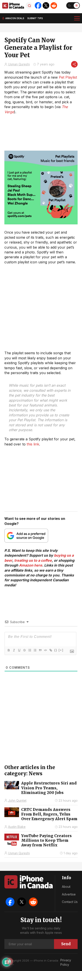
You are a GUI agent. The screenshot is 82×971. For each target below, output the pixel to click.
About (66, 886)
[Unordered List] (34, 650)
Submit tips (35, 18)
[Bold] (8, 650)
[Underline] (19, 650)
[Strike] (24, 650)
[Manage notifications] (9, 961)
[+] (61, 650)
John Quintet (17, 800)
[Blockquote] (40, 650)
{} (55, 650)
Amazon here (30, 565)
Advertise (69, 894)
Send (66, 943)
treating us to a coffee (33, 560)
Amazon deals (14, 18)
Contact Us (70, 902)
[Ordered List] (29, 650)
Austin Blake (17, 827)
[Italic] (13, 650)
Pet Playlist (68, 77)
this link (33, 444)
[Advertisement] (41, 307)
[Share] (74, 64)
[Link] (50, 650)
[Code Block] (45, 650)
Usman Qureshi (19, 64)
